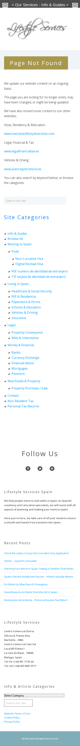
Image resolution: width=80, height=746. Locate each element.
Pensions (18, 374)
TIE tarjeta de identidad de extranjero (38, 277)
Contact (13, 395)
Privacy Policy (12, 721)
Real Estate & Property (24, 381)
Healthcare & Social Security (31, 291)
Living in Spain (18, 284)
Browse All (15, 239)
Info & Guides (17, 233)
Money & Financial (21, 345)
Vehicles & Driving (24, 312)
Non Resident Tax (21, 401)
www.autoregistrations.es (22, 169)
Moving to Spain (19, 244)
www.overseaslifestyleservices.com (29, 133)
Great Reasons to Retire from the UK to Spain (30, 592)
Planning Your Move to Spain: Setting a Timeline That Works (39, 568)
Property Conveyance (27, 332)
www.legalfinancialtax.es (21, 151)
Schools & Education (26, 307)
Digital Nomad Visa (29, 264)
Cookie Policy (12, 717)
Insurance (18, 318)
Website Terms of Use (17, 713)
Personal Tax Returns (23, 406)
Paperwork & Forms (25, 302)
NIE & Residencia (23, 296)
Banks (16, 352)
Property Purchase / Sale (29, 388)
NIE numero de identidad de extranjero (39, 271)
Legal (12, 325)
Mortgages (19, 368)
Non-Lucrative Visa (29, 259)
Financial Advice (22, 363)
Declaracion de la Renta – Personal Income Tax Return (36, 600)
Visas (15, 251)
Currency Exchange (25, 357)
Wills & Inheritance (25, 338)
